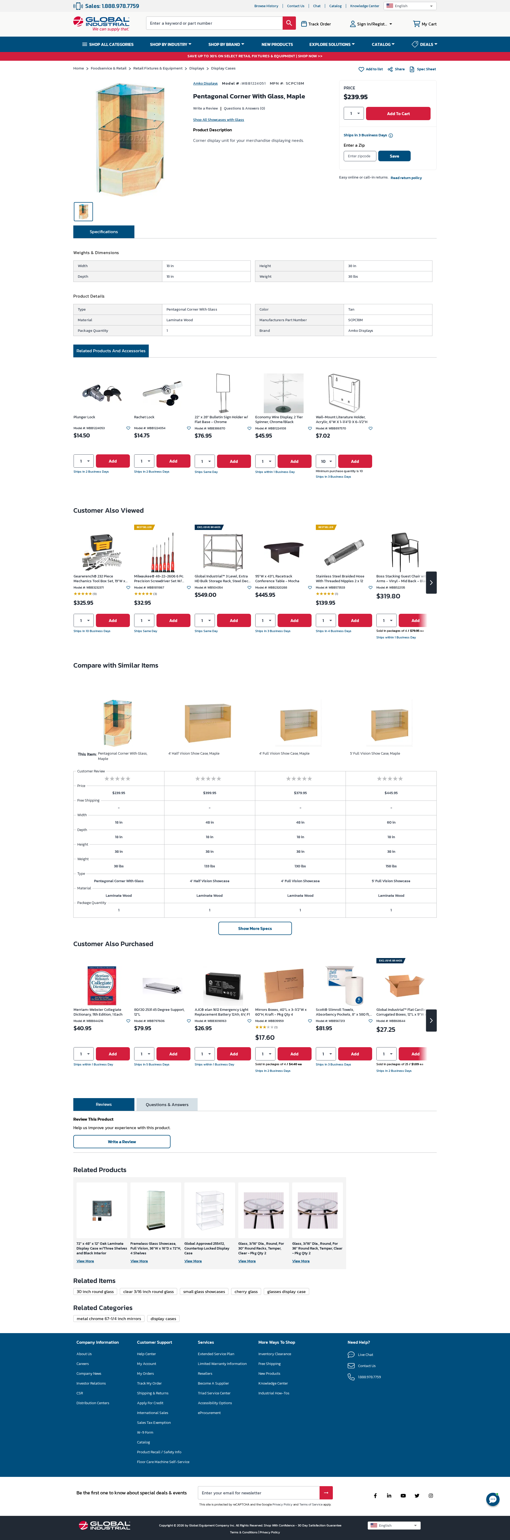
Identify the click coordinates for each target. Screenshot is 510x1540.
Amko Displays (205, 83)
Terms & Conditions (244, 1532)
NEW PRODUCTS (277, 44)
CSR (79, 1393)
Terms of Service (310, 1504)
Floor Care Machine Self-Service (163, 1462)
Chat (317, 5)
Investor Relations (91, 1383)
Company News (88, 1373)
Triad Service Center (214, 1393)
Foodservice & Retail (108, 68)
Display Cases (223, 68)
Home (78, 68)
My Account (146, 1364)
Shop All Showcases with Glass (218, 120)
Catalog (335, 5)
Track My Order (149, 1383)
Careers (82, 1364)
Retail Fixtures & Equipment (157, 68)
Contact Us (295, 5)
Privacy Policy (282, 1504)
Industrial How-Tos (273, 1393)
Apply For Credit (150, 1403)
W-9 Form (145, 1432)
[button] (410, 6)
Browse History (266, 5)
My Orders (145, 1373)
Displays (196, 68)
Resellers (205, 1373)
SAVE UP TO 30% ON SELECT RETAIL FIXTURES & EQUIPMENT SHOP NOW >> (255, 56)
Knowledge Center (364, 5)
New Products (269, 1373)
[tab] (103, 231)
